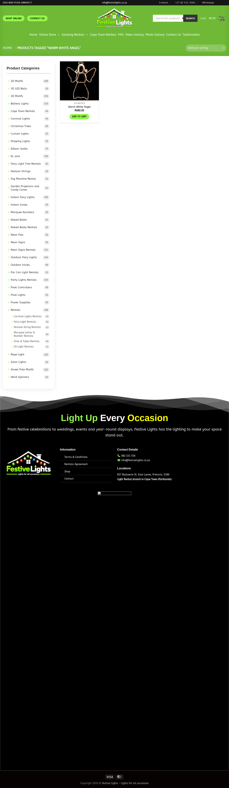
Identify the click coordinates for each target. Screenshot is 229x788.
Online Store (47, 34)
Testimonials (191, 34)
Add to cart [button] (79, 116)
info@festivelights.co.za (135, 460)
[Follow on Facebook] (218, 2)
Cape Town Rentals (103, 34)
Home (33, 34)
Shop (67, 471)
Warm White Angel (79, 106)
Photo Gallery (155, 34)
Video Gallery (134, 34)
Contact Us (173, 34)
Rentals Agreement (76, 464)
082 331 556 (128, 455)
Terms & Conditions (75, 457)
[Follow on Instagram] (221, 2)
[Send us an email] (224, 2)
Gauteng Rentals (73, 34)
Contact (69, 478)
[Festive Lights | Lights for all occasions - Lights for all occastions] (114, 18)
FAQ (120, 34)
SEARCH (190, 18)
